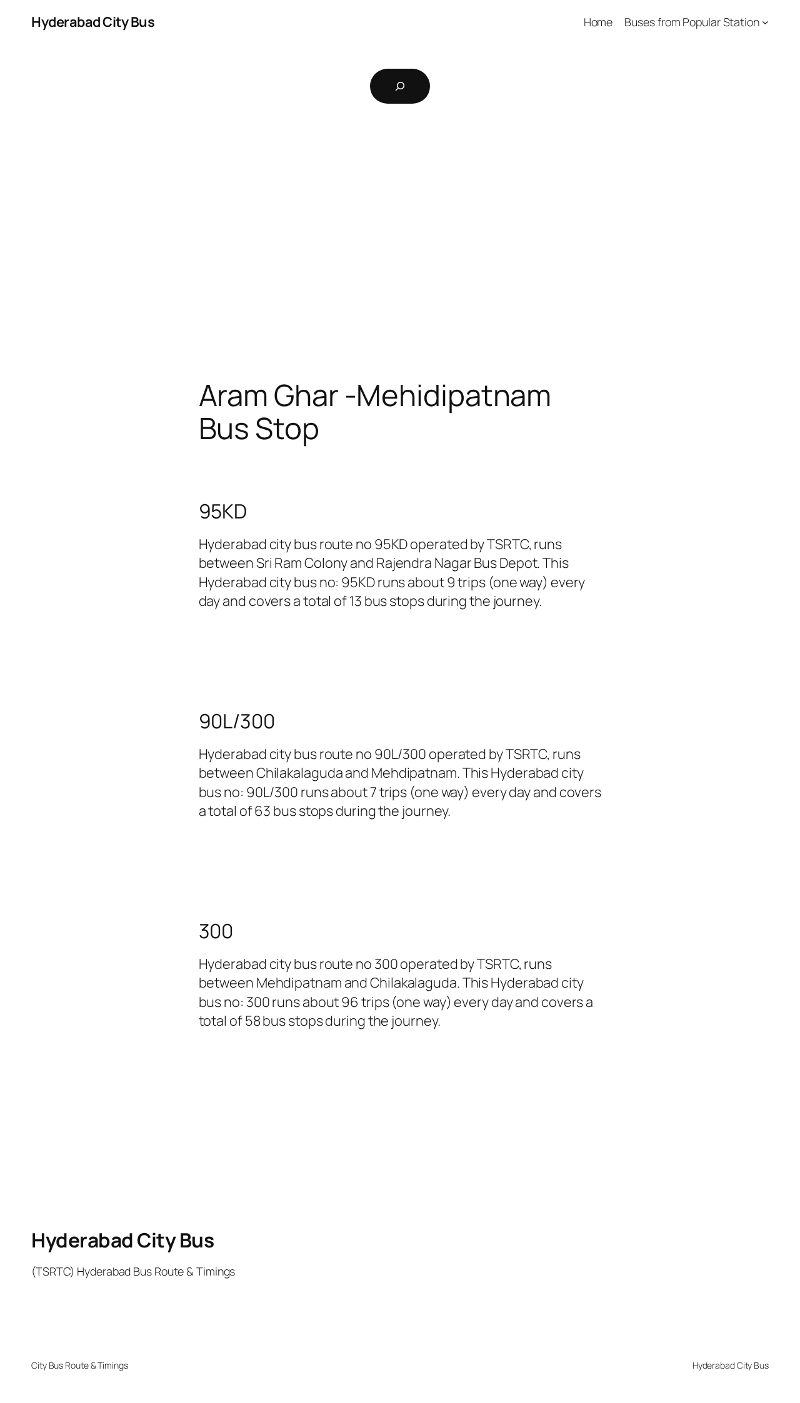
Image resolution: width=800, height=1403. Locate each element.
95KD (223, 511)
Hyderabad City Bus (92, 21)
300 (216, 931)
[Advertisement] (400, 247)
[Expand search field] (400, 86)
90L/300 (237, 721)
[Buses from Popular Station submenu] (765, 22)
